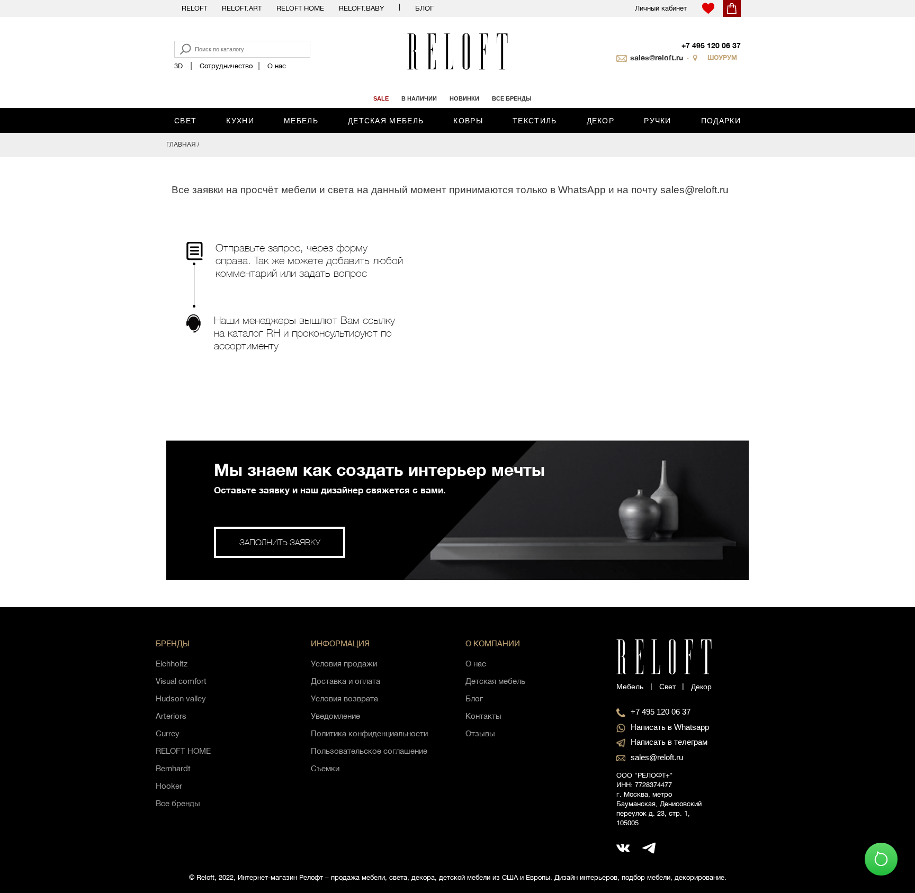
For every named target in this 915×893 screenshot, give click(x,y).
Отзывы (480, 733)
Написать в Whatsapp (670, 727)
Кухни (240, 120)
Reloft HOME (300, 8)
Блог (424, 8)
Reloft (194, 8)
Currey (168, 733)
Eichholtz (171, 663)
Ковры (468, 120)
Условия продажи (344, 663)
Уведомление (335, 715)
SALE (381, 98)
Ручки (657, 120)
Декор (601, 120)
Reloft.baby (361, 8)
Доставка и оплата (345, 680)
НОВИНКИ (464, 98)
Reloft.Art (242, 8)
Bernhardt (173, 768)
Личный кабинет (661, 8)
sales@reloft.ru (656, 57)
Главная (181, 144)
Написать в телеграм (669, 741)
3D (178, 66)
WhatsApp (582, 189)
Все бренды (178, 803)
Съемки (325, 768)
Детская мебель (386, 120)
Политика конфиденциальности (369, 733)
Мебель (301, 120)
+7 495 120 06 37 (711, 45)
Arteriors (171, 715)
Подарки (721, 120)
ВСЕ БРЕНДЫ (512, 98)
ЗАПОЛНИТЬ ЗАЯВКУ (279, 542)
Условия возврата (344, 698)
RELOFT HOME (183, 750)
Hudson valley (181, 698)
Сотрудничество (226, 66)
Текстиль (535, 120)
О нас (276, 66)
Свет (185, 120)
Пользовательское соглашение (369, 750)
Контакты (483, 715)
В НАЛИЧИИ (419, 98)
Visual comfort (181, 680)
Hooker (169, 785)
